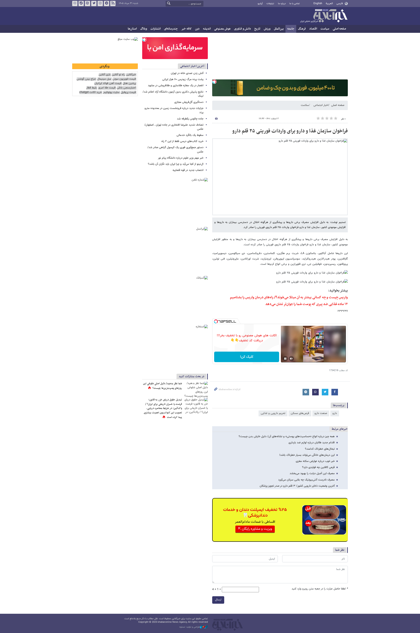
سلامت (305, 105)
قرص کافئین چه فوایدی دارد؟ (318, 467)
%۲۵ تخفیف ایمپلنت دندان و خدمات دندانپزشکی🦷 (255, 512)
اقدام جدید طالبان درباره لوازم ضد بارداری (312, 442)
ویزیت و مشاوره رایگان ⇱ (255, 529)
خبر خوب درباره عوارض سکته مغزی (315, 461)
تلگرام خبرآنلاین (106, 3)
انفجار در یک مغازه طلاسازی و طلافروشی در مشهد (175, 85)
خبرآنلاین (324, 16)
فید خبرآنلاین (113, 3)
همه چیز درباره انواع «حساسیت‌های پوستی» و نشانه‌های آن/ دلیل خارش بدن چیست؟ (287, 436)
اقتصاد (313, 28)
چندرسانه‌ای (171, 28)
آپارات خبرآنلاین (87, 3)
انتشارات (155, 28)
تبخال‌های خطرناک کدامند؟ (320, 449)
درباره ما (282, 3)
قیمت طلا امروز (107, 88)
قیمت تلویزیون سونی (124, 79)
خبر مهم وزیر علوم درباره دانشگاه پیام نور (180, 158)
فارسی (339, 3)
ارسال (218, 600)
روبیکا (74, 3)
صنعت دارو (321, 413)
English (317, 3)
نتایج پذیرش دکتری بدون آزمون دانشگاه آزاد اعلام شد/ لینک (173, 94)
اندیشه (207, 28)
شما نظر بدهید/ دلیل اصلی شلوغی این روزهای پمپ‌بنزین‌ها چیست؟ (162, 386)
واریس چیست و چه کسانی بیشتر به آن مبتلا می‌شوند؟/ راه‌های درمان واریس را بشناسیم (289, 297)
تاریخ (257, 28)
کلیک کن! (246, 357)
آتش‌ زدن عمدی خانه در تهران (187, 73)
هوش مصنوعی (222, 28)
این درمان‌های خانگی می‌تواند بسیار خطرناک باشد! (307, 455)
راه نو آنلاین (118, 75)
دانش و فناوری (242, 28)
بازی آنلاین (104, 75)
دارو (334, 413)
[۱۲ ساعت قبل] (196, 406)
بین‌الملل (279, 28)
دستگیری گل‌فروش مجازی (188, 102)
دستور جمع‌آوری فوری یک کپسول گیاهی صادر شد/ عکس (175, 149)
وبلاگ (143, 28)
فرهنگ (302, 28)
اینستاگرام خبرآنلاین (100, 3)
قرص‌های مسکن (300, 413)
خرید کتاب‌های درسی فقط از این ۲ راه (182, 141)
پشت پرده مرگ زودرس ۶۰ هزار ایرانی (182, 79)
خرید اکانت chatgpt (90, 92)
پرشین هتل (129, 83)
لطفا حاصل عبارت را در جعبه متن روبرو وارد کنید (320, 589)
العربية (329, 3)
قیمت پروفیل (128, 92)
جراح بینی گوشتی (86, 79)
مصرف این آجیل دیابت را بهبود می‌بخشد (312, 473)
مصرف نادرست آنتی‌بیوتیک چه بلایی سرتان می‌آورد (306, 480)
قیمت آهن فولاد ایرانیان (107, 83)
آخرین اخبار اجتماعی (192, 66)
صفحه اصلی (339, 28)
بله (81, 3)
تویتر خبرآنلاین (93, 3)
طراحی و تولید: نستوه (189, 627)
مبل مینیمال (104, 79)
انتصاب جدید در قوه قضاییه (188, 170)
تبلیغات (270, 3)
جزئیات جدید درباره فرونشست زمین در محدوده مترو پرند (174, 110)
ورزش (267, 28)
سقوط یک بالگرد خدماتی (190, 135)
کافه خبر (186, 28)
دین (197, 28)
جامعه (290, 28)
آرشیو (260, 3)
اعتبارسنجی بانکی (126, 88)
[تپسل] (214, 81)
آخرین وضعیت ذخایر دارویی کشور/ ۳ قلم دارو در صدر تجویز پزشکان (297, 486)
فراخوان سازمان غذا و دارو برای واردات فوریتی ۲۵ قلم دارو (290, 131)
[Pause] (285, 358)
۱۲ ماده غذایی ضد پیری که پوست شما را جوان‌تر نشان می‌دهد (306, 304)
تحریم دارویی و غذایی (273, 413)
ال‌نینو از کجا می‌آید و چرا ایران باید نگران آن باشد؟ (175, 164)
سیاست (324, 28)
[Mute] (291, 358)
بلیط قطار (91, 88)
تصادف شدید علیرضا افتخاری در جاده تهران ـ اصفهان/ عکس (173, 127)
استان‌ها (132, 28)
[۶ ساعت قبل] (196, 390)
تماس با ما (294, 3)
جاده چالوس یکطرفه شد (190, 119)
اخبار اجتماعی (320, 105)
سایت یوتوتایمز (111, 92)
